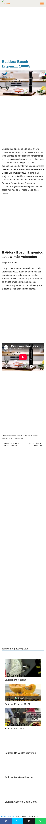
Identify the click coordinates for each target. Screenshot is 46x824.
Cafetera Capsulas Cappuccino (35, 444)
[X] (29, 821)
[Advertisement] (23, 34)
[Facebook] (6, 821)
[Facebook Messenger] (17, 821)
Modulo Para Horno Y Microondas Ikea (12, 444)
